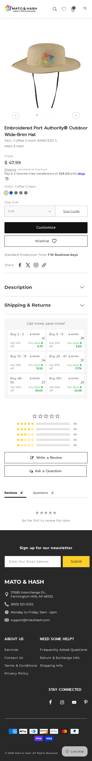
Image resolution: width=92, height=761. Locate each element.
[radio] (26, 340)
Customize (46, 227)
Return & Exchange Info (59, 658)
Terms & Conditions (20, 666)
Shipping (10, 169)
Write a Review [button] (49, 457)
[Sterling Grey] (21, 192)
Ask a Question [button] (48, 471)
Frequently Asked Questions (64, 650)
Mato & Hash (23, 753)
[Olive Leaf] (16, 192)
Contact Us (13, 658)
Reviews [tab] (10, 492)
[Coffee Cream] (6, 192)
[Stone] (25, 192)
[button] (85, 9)
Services (11, 650)
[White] (30, 192)
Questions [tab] (40, 493)
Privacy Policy (16, 673)
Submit (76, 561)
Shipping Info (51, 666)
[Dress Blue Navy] (11, 192)
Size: (11, 202)
